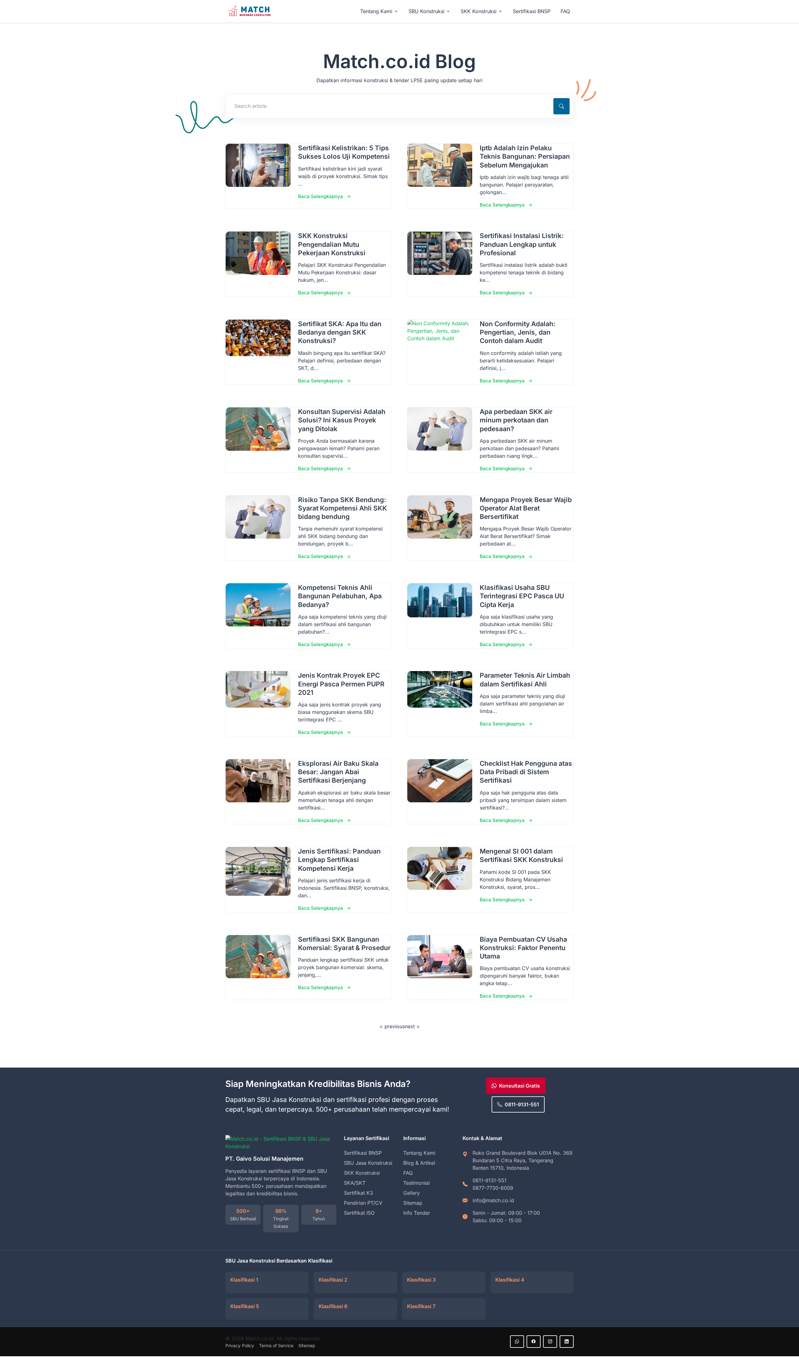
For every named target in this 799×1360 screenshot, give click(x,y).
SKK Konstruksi (362, 1173)
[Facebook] (534, 1341)
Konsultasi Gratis (519, 1086)
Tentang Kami (419, 1153)
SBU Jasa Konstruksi (368, 1163)
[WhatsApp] (517, 1341)
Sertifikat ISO (359, 1213)
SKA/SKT (354, 1183)
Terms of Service (276, 1345)
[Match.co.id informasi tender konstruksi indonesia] (250, 11)
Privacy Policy (239, 1345)
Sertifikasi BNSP (532, 11)
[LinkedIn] (567, 1341)
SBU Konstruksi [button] (426, 11)
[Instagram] (550, 1341)
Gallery (411, 1193)
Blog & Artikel (419, 1163)
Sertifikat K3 (358, 1193)
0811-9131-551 (522, 1104)
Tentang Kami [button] (376, 11)
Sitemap (412, 1203)
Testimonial (416, 1183)
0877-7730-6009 (493, 1188)
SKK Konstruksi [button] (479, 11)
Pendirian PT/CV (363, 1203)
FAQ (565, 11)
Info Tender (416, 1213)
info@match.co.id (493, 1200)
